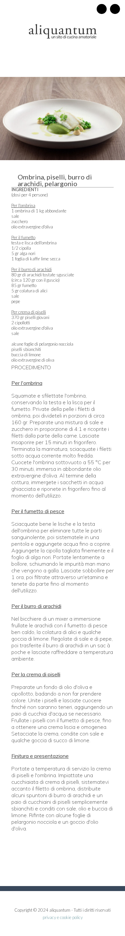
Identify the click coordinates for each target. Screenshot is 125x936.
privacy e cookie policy (63, 917)
